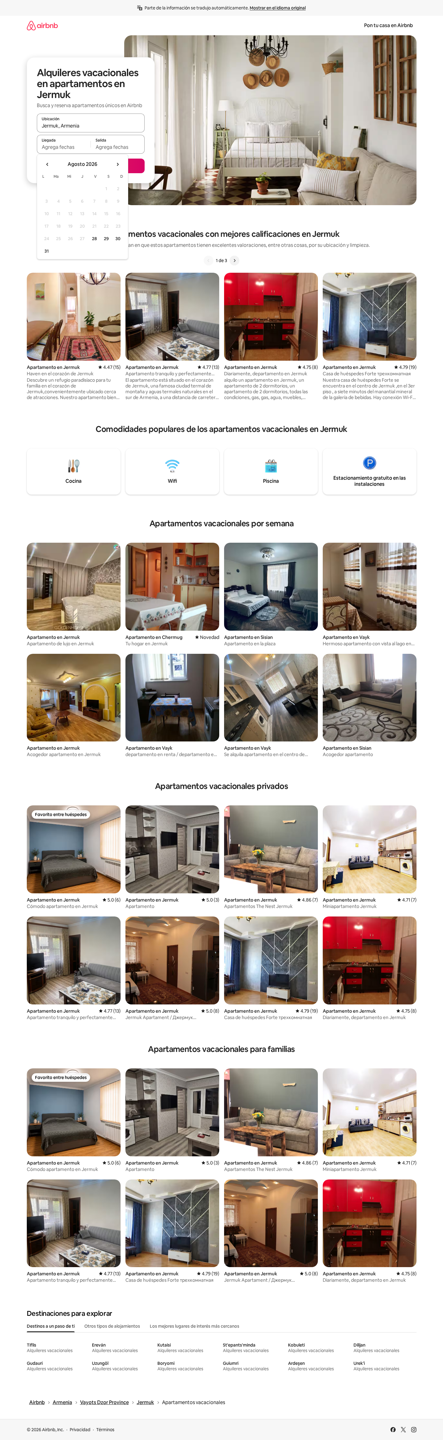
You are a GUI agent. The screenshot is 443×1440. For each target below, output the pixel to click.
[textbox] (64, 147)
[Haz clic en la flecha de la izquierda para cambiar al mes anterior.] (47, 164)
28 (94, 238)
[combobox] (91, 125)
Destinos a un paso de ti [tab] (51, 1326)
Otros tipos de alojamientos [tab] (112, 1326)
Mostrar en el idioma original (278, 8)
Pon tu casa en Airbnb (388, 25)
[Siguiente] (234, 260)
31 (46, 251)
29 (106, 238)
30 (118, 238)
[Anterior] (208, 260)
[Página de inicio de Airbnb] (42, 25)
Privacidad (80, 1429)
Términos (105, 1429)
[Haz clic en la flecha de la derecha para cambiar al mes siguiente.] (117, 164)
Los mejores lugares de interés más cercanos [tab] (194, 1326)
